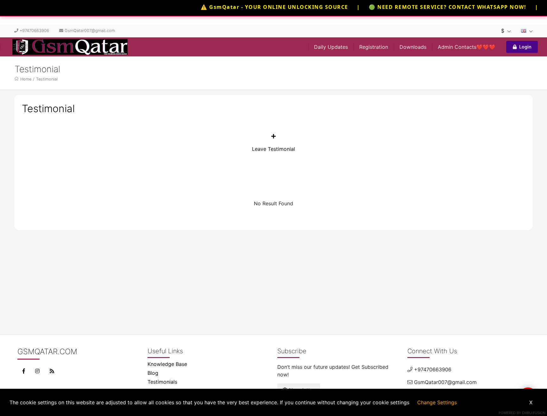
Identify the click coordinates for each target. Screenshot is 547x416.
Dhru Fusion (533, 413)
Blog (153, 373)
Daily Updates (331, 47)
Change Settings (437, 402)
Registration (373, 47)
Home (25, 79)
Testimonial (47, 79)
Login (525, 46)
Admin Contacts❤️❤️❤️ (466, 47)
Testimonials (162, 382)
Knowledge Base (167, 364)
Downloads (412, 47)
